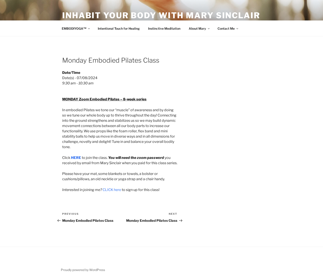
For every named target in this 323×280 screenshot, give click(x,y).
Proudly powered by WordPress (83, 270)
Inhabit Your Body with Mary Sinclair (161, 15)
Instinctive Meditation (164, 28)
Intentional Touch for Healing (119, 28)
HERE (76, 158)
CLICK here (112, 190)
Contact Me (226, 28)
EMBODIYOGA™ (74, 28)
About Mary (197, 28)
